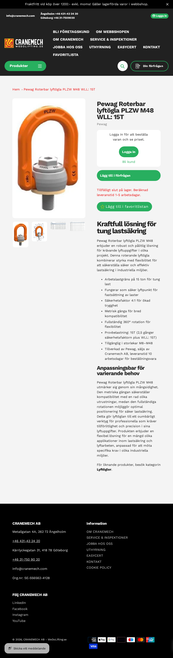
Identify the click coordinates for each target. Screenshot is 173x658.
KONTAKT (94, 561)
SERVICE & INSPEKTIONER (107, 537)
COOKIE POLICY (98, 567)
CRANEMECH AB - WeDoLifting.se (45, 639)
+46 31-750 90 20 (26, 559)
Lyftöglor (104, 469)
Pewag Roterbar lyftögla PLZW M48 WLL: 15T (59, 89)
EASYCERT (94, 555)
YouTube (18, 621)
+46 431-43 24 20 (26, 541)
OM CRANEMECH (100, 531)
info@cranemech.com (20, 15)
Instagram (20, 614)
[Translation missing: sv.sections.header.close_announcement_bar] (167, 4)
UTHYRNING (95, 550)
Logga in (128, 152)
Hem (16, 89)
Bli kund (128, 162)
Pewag (102, 124)
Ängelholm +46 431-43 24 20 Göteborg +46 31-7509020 (59, 15)
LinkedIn (19, 603)
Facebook (19, 609)
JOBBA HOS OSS (99, 543)
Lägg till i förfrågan (115, 175)
